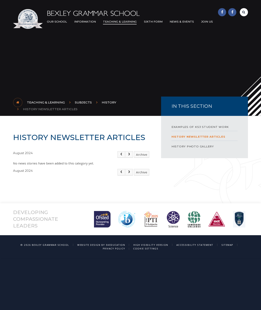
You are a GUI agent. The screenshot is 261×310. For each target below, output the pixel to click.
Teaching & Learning (46, 102)
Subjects (83, 102)
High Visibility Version (150, 244)
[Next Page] (129, 154)
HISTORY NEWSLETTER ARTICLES (50, 109)
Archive (141, 154)
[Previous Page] (121, 154)
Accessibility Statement (194, 244)
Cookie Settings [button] (145, 248)
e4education (115, 244)
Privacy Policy (114, 248)
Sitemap (227, 244)
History (109, 102)
